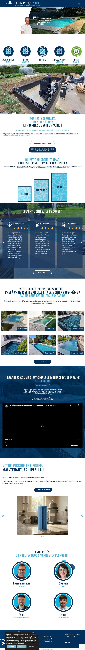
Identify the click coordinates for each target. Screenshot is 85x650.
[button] (3, 242)
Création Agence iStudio (47, 649)
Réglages (31, 646)
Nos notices (47, 637)
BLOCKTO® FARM (70, 637)
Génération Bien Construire (72, 635)
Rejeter (21, 646)
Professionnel (48, 639)
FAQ (45, 635)
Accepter (11, 646)
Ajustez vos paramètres (17, 643)
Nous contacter (48, 641)
